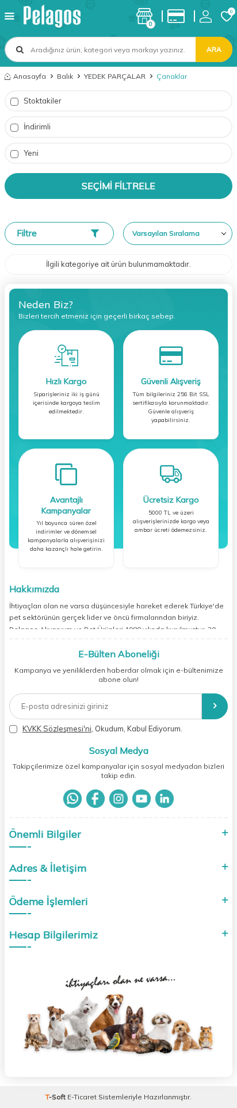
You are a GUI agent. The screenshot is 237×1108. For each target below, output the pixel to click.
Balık (65, 76)
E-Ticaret (82, 1096)
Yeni (30, 153)
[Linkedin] (164, 798)
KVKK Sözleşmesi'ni (56, 728)
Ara (214, 49)
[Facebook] (95, 798)
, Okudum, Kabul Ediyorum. (102, 728)
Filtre (27, 233)
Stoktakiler (42, 100)
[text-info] (178, 16)
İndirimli (36, 126)
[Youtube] (141, 798)
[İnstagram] (118, 798)
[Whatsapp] (72, 798)
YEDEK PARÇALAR (115, 76)
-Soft (56, 1096)
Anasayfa (29, 76)
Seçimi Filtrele (118, 185)
